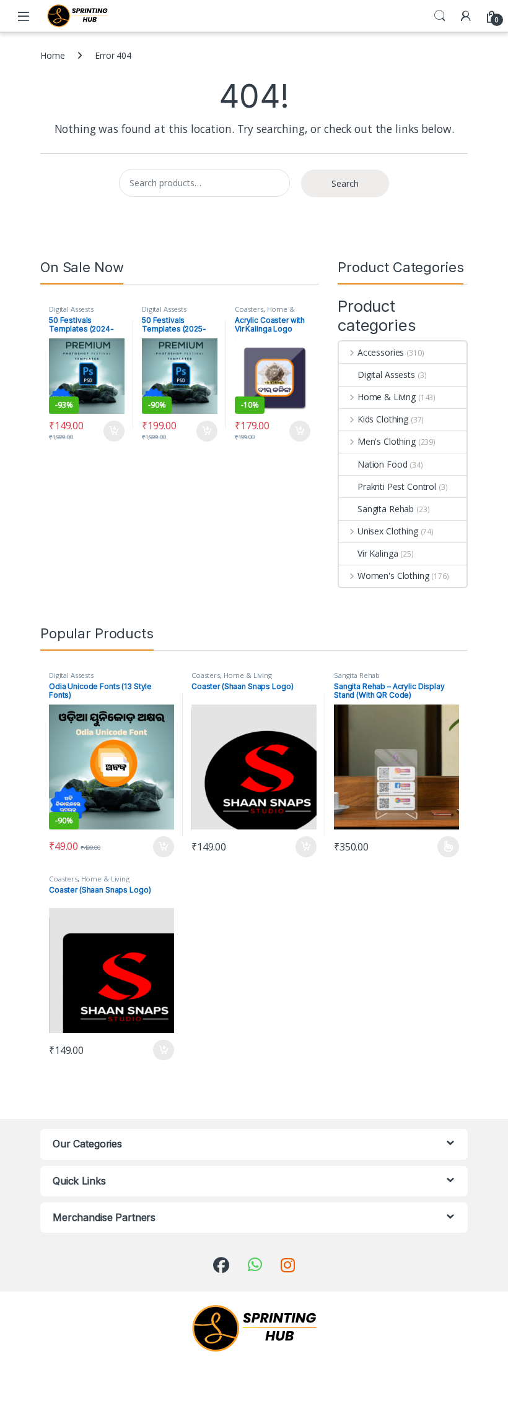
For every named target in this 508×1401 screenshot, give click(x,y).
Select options (444, 846)
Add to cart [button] (114, 431)
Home (52, 55)
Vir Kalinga (377, 553)
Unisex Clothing (387, 531)
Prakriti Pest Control (396, 486)
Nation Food (382, 464)
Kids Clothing (382, 419)
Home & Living (386, 397)
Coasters (249, 309)
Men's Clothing (386, 441)
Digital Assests (71, 309)
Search (440, 16)
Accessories (380, 352)
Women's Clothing (393, 575)
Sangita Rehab (385, 509)
